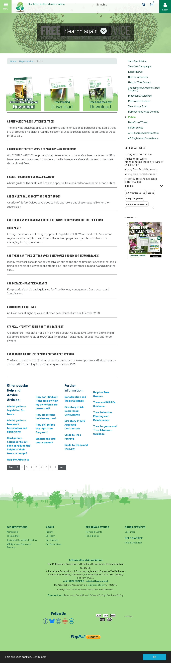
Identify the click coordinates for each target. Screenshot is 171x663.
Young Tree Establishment (141, 169)
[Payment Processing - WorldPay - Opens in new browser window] (128, 616)
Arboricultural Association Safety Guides (141, 180)
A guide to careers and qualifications (30, 177)
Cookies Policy (115, 595)
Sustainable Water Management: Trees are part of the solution (144, 161)
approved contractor (137, 204)
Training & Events (94, 531)
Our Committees (53, 544)
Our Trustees (52, 540)
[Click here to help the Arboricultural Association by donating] (85, 637)
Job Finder (130, 531)
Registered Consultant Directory (22, 540)
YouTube (65, 621)
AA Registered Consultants (143, 138)
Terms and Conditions (76, 595)
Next (62, 467)
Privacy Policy (97, 595)
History (49, 531)
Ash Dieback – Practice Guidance (27, 283)
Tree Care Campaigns (139, 66)
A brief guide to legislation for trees (31, 121)
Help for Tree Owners (139, 82)
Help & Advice (26, 61)
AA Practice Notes (135, 193)
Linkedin (71, 621)
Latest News (135, 71)
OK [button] (154, 657)
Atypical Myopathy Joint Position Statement (35, 326)
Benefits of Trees (137, 122)
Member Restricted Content (143, 111)
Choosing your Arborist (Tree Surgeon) (144, 89)
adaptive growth (134, 198)
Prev (11, 467)
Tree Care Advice (137, 61)
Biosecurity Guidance (140, 95)
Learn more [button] (39, 657)
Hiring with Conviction (138, 154)
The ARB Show (92, 535)
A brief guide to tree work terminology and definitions (41, 149)
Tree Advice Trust (137, 106)
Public (132, 116)
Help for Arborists (138, 76)
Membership (12, 531)
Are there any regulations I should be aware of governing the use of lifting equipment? (55, 224)
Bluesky (52, 621)
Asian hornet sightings (21, 307)
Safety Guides (135, 127)
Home (13, 61)
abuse (150, 193)
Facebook (45, 621)
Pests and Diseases (139, 100)
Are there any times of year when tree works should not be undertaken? (53, 255)
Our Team (50, 535)
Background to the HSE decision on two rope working (40, 354)
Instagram (58, 621)
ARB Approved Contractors (143, 132)
